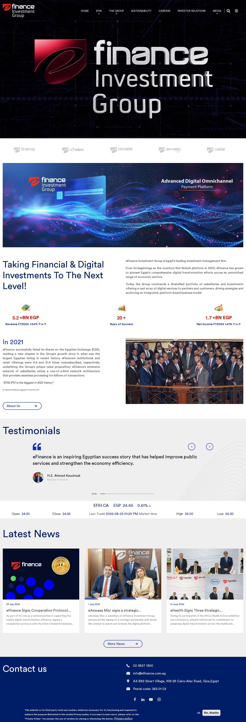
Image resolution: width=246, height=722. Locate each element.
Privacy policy (123, 718)
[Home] (18, 11)
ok (198, 712)
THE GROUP (116, 10)
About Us (13, 406)
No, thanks (211, 712)
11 (147, 493)
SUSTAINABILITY (141, 10)
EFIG (99, 10)
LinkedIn (143, 699)
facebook (134, 699)
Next (209, 446)
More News (116, 644)
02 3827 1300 (143, 665)
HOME (85, 10)
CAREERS (164, 10)
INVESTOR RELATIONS (192, 10)
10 (143, 493)
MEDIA (217, 10)
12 (152, 493)
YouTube (151, 699)
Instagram (159, 699)
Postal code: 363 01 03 (149, 689)
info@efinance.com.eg (149, 673)
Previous (191, 446)
